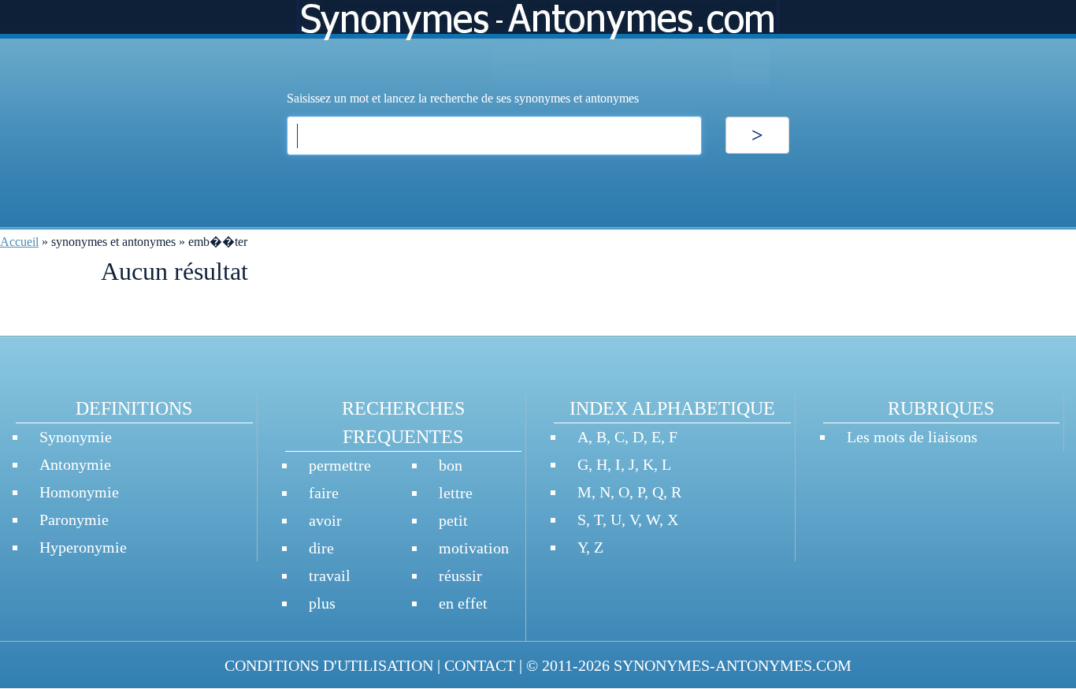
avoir (325, 520)
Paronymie (74, 519)
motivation (474, 548)
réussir (460, 575)
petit (453, 520)
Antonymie (75, 464)
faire (324, 492)
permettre (340, 465)
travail (330, 575)
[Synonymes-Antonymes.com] (538, 44)
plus (322, 603)
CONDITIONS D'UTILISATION (328, 665)
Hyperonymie (83, 547)
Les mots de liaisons (912, 436)
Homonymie (79, 492)
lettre (456, 492)
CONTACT (479, 665)
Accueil (19, 241)
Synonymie (75, 436)
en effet (463, 603)
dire (321, 548)
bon (450, 465)
